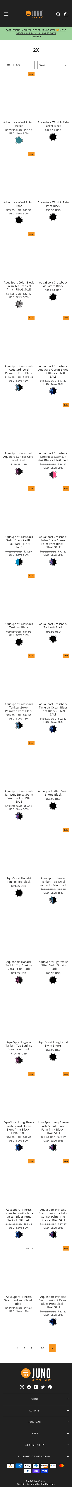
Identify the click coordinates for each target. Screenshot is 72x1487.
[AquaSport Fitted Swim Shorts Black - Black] (53, 806)
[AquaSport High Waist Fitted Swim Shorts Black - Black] (53, 980)
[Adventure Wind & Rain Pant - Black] (19, 220)
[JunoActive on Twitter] (43, 1387)
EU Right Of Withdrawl (35, 1456)
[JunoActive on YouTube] (36, 1387)
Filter (16, 65)
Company (35, 1421)
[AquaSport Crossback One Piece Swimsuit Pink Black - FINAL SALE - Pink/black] (53, 474)
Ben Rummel (47, 1484)
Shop (35, 1399)
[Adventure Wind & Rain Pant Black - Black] (53, 217)
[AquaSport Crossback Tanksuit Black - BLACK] (19, 641)
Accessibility (35, 1444)
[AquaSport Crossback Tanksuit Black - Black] (53, 638)
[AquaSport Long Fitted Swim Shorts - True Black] (53, 1057)
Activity (35, 1410)
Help (35, 1433)
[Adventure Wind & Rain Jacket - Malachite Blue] (19, 140)
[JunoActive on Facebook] (29, 1387)
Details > (36, 36)
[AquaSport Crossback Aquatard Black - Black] (53, 297)
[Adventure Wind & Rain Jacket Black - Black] (53, 137)
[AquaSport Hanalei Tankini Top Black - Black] (19, 893)
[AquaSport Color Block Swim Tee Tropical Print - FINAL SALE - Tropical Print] (19, 304)
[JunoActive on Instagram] (22, 1387)
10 (42, 1348)
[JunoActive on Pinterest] (50, 1387)
